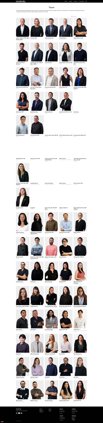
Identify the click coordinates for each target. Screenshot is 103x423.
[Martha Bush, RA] (66, 79)
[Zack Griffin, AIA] (51, 103)
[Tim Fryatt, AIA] (51, 54)
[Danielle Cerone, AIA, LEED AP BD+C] (80, 79)
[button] (86, 1)
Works (66, 1)
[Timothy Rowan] (66, 29)
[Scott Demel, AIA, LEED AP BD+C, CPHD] (37, 54)
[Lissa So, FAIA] (37, 29)
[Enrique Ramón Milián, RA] (80, 126)
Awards (70, 1)
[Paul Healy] (80, 103)
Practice (75, 1)
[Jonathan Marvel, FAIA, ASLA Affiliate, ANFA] (22, 29)
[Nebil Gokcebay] (37, 103)
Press (50, 409)
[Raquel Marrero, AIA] (80, 29)
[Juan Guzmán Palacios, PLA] (66, 103)
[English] (1, 421)
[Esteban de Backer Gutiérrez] (22, 54)
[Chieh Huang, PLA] (22, 126)
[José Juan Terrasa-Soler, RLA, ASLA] (37, 79)
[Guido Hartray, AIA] (51, 29)
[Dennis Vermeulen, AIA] (51, 79)
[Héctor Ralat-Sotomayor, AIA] (66, 126)
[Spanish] (3, 421)
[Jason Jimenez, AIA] (37, 126)
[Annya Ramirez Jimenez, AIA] (66, 54)
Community (81, 1)
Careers (50, 408)
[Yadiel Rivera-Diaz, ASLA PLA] (80, 54)
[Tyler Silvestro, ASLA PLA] (22, 79)
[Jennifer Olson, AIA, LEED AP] (51, 126)
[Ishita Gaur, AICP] (22, 103)
